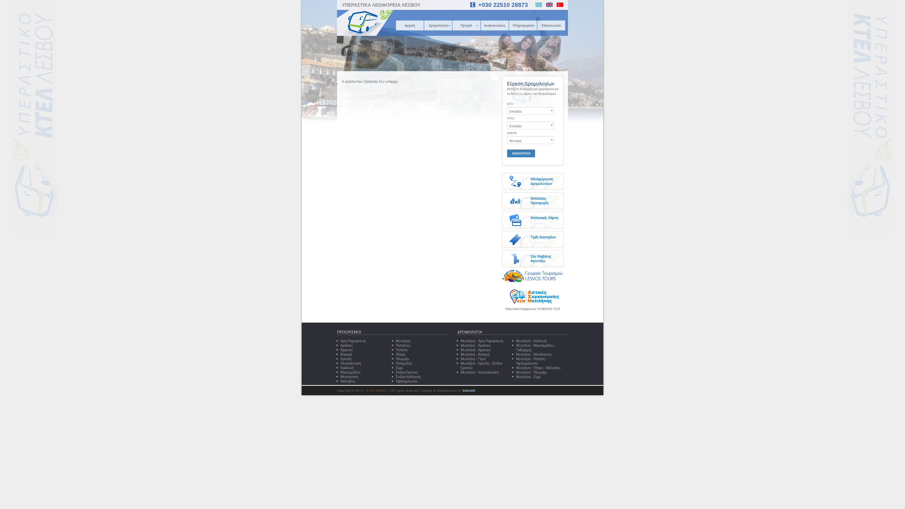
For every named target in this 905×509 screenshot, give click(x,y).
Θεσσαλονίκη (351, 363)
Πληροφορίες (523, 25)
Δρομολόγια (438, 25)
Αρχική (410, 25)
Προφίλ (466, 25)
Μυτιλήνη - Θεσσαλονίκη (480, 372)
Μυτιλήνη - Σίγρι (528, 376)
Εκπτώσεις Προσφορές (540, 200)
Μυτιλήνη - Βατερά (475, 354)
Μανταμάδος (351, 372)
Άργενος (347, 350)
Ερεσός (346, 359)
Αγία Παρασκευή (353, 341)
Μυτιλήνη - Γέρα (473, 359)
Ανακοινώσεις (494, 25)
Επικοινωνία (551, 25)
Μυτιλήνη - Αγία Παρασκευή (482, 341)
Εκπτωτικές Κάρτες (545, 217)
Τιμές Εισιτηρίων (543, 237)
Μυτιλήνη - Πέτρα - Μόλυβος (538, 367)
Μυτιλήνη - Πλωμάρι (531, 372)
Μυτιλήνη (403, 341)
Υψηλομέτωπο (406, 381)
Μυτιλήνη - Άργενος (475, 350)
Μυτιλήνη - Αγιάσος (475, 345)
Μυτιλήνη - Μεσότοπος (534, 354)
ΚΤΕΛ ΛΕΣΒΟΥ (377, 391)
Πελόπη (401, 350)
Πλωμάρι (402, 359)
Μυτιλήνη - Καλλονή (531, 341)
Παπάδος (403, 345)
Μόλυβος (348, 381)
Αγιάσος (347, 345)
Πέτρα (400, 354)
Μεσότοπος (350, 376)
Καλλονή (347, 367)
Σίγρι (399, 367)
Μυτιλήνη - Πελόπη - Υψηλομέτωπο (531, 361)
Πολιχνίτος (404, 363)
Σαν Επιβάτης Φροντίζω (541, 258)
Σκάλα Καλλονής (408, 376)
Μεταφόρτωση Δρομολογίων (542, 181)
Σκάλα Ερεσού (407, 372)
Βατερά (346, 354)
